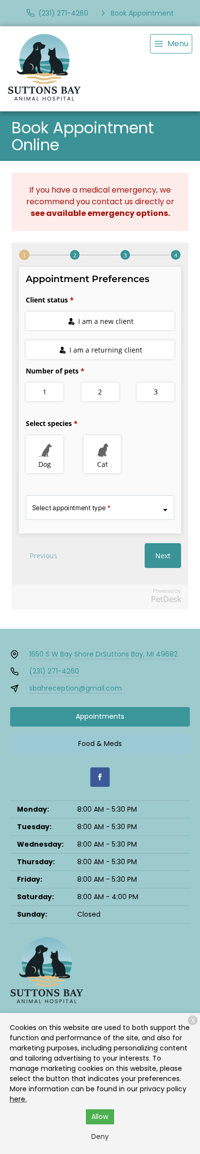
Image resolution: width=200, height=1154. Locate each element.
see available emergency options (99, 213)
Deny (100, 1136)
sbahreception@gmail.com (75, 688)
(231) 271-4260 (54, 671)
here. (18, 1099)
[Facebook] (100, 777)
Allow (99, 1116)
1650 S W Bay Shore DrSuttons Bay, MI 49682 (103, 654)
